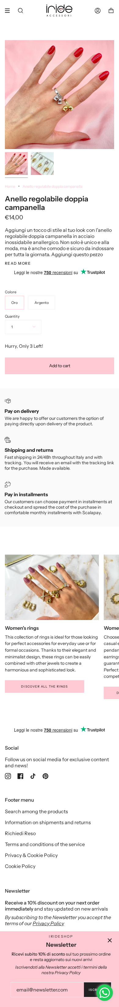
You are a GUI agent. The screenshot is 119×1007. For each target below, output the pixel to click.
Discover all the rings (44, 686)
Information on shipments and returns (48, 822)
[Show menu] (9, 10)
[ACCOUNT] (98, 10)
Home (10, 186)
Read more (18, 263)
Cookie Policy (20, 866)
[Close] (110, 940)
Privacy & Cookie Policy (31, 855)
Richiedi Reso (20, 833)
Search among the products (36, 811)
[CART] (111, 10)
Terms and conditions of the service (45, 844)
